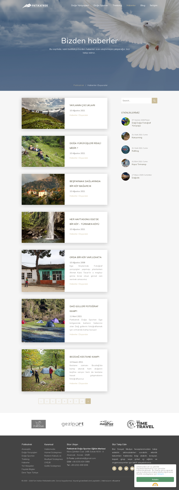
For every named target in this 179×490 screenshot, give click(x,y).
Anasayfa (26, 449)
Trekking (117, 5)
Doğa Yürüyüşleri (80, 5)
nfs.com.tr (116, 481)
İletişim (153, 5)
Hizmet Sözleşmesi (53, 452)
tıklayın (160, 474)
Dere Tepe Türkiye (30, 472)
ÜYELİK (47, 462)
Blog (142, 5)
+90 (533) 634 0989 (81, 461)
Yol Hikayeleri (28, 466)
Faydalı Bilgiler (28, 469)
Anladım (155, 479)
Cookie (155, 484)
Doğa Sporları (101, 5)
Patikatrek (79, 85)
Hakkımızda (49, 449)
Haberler (131, 5)
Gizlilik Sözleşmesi (52, 466)
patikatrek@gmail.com (85, 458)
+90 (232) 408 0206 (79, 465)
